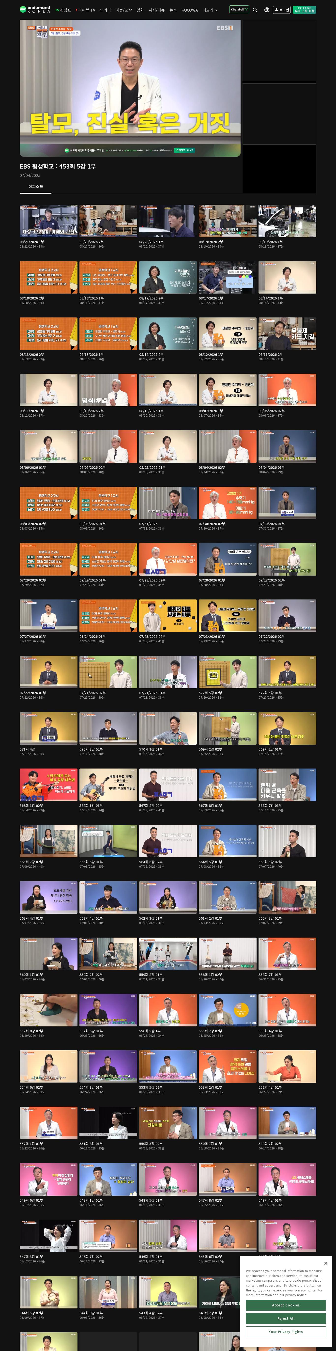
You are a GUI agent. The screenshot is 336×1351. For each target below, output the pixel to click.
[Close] (326, 1263)
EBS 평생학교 (37, 166)
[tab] (35, 187)
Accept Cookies (286, 1305)
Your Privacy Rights (286, 1331)
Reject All (286, 1318)
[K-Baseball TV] (239, 9)
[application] (130, 82)
